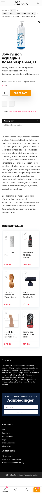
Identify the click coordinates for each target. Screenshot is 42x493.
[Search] (38, 3)
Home (4, 10)
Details (4, 86)
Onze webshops (8, 443)
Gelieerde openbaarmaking (13, 462)
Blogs (4, 439)
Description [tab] (9, 121)
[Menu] (3, 3)
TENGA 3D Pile (9, 253)
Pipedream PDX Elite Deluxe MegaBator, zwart (28, 257)
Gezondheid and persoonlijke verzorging (19, 13)
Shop (13, 10)
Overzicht (6, 433)
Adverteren (6, 446)
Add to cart (20, 93)
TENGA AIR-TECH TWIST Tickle (28, 334)
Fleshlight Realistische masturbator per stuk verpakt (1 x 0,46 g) (10, 338)
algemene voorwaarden (11, 459)
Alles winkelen (7, 436)
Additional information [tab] (13, 125)
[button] (39, 22)
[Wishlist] (15, 489)
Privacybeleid (7, 456)
